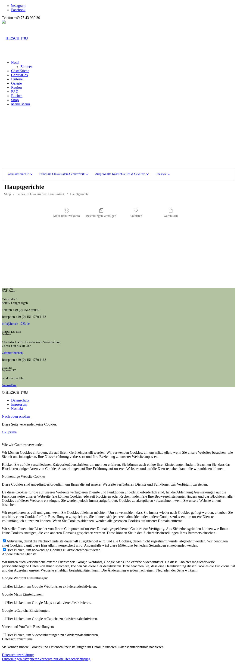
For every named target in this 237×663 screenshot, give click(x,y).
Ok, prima (9, 432)
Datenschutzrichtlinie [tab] (17, 639)
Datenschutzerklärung (18, 655)
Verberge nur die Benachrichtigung (64, 659)
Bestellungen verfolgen (101, 216)
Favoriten (136, 216)
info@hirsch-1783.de (16, 323)
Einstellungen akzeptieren (20, 659)
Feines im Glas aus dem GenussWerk (40, 194)
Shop (7, 194)
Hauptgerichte (79, 194)
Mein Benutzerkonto (66, 216)
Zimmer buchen (12, 353)
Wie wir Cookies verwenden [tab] (23, 445)
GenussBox (9, 385)
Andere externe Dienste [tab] (19, 554)
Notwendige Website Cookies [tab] (23, 476)
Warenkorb (170, 216)
